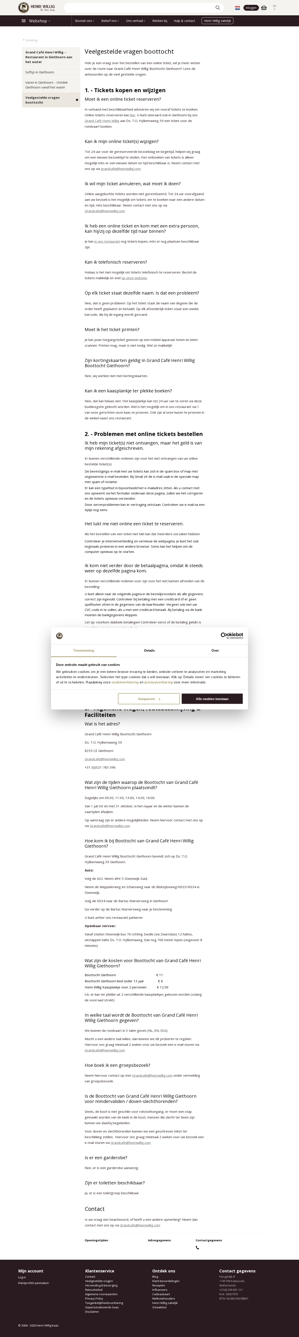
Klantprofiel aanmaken (33, 1283)
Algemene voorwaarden (101, 1294)
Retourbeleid (93, 1290)
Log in (22, 1277)
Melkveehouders (163, 1298)
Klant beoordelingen (165, 1281)
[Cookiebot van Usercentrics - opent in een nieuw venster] (224, 636)
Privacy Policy (94, 1298)
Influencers (159, 1290)
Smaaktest (159, 1307)
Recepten (158, 1285)
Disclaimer (92, 1312)
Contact (90, 1277)
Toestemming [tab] (83, 650)
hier (132, 115)
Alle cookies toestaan (212, 699)
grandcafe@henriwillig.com (121, 168)
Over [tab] (215, 650)
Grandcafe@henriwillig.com (105, 211)
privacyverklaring (158, 682)
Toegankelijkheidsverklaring (104, 1303)
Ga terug (31, 40)
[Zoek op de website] (218, 7)
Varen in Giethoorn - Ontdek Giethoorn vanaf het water (46, 84)
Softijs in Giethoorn (39, 72)
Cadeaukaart (161, 1294)
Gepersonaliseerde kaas (102, 1307)
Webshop (38, 21)
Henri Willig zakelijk (165, 1303)
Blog (155, 1277)
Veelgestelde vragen (99, 1281)
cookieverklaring (125, 682)
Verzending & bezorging (101, 1285)
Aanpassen (146, 699)
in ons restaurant (107, 241)
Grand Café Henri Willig (102, 120)
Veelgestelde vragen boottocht (42, 99)
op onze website (134, 278)
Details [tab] (149, 650)
